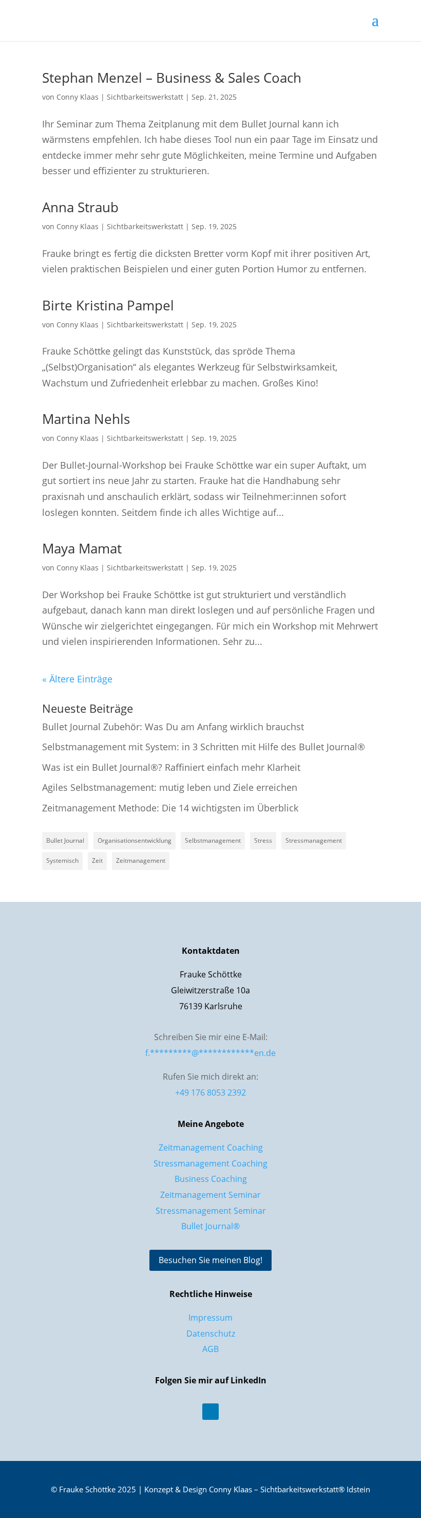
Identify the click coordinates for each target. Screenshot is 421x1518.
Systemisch (62, 860)
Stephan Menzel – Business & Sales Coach (171, 77)
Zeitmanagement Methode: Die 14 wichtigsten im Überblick (170, 808)
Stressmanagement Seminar (211, 1210)
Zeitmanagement (140, 860)
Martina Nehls (86, 419)
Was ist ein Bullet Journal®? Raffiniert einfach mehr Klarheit (171, 767)
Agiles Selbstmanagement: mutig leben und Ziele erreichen (169, 787)
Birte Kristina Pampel (108, 305)
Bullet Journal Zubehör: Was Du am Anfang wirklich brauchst (173, 726)
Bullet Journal (65, 840)
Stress (263, 840)
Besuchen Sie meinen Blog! (210, 1260)
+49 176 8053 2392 (210, 1092)
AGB (210, 1349)
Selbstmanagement (213, 840)
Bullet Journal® (210, 1226)
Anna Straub (80, 207)
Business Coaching (211, 1178)
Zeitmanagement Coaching (211, 1147)
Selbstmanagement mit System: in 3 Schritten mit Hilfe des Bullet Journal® (203, 747)
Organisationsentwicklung (134, 840)
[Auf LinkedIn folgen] (210, 1411)
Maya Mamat (82, 548)
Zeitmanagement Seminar (210, 1194)
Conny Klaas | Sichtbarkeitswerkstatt (119, 97)
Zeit (97, 860)
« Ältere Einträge (77, 679)
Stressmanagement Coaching (210, 1163)
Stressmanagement (313, 840)
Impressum (210, 1317)
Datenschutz (210, 1333)
